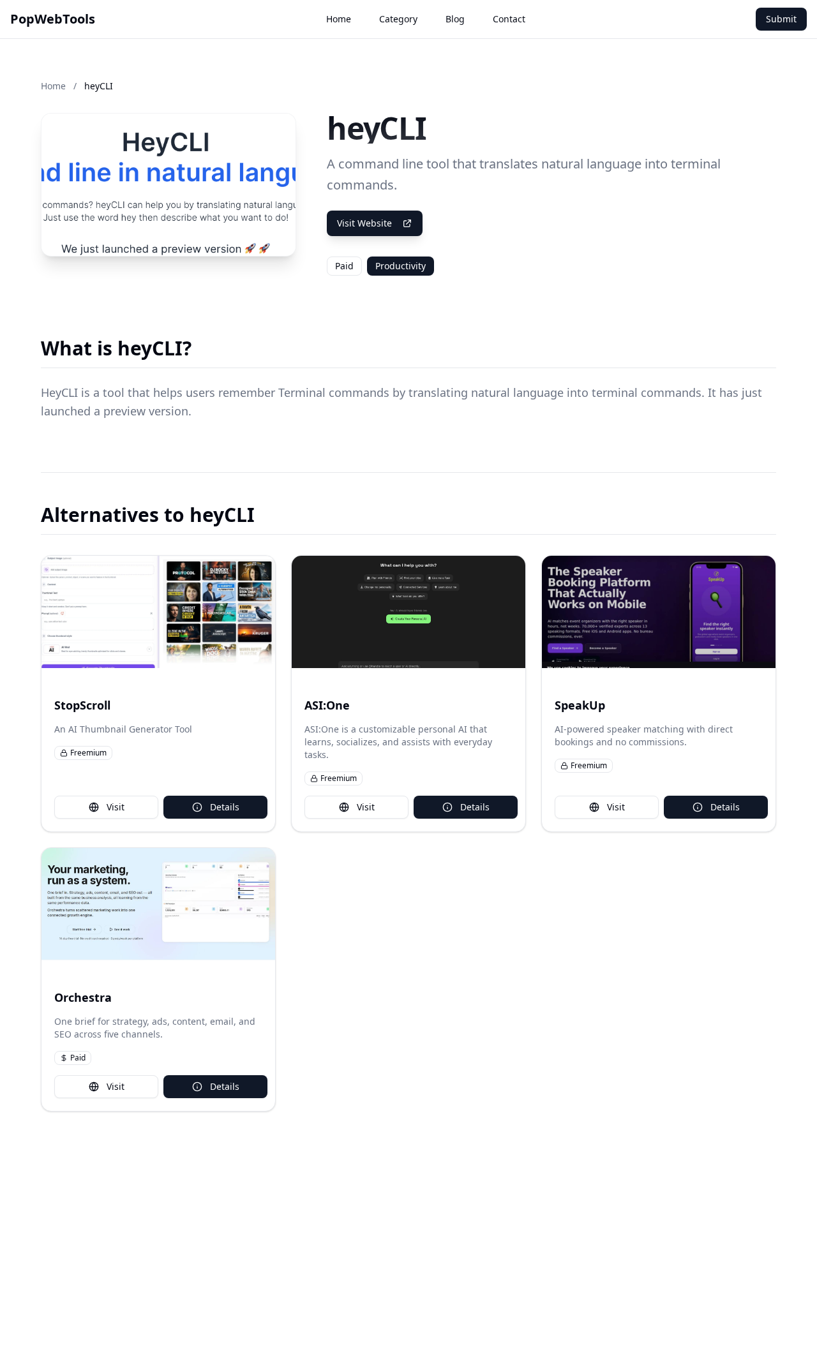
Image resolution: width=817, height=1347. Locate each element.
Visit (115, 807)
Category (398, 19)
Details (224, 807)
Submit (781, 19)
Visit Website (364, 223)
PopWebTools (52, 18)
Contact (509, 19)
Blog (455, 19)
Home (338, 19)
